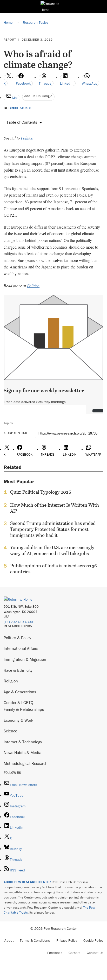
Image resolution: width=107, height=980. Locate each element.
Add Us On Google (38, 95)
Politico (27, 138)
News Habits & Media (22, 752)
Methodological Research (26, 763)
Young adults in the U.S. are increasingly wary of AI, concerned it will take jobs (52, 550)
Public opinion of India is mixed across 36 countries (53, 569)
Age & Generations (20, 691)
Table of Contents (21, 122)
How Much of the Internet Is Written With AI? (54, 508)
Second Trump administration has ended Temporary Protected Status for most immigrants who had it (53, 529)
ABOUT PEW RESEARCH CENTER (27, 882)
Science (10, 730)
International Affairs (21, 648)
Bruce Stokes (20, 108)
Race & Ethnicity (18, 670)
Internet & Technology (23, 741)
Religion (11, 680)
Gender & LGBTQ (18, 702)
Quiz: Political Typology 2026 (40, 492)
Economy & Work (18, 720)
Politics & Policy (17, 637)
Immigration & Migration (25, 659)
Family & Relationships (24, 709)
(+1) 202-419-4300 (18, 622)
